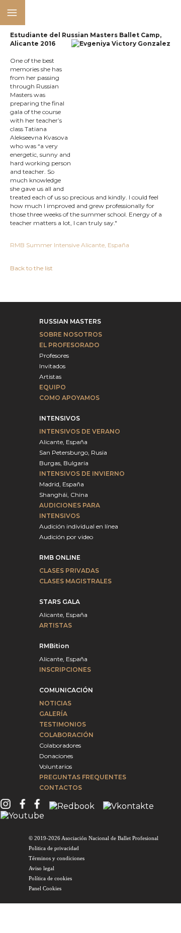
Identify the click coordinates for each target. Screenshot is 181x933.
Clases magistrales (75, 581)
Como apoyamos (69, 397)
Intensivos (59, 418)
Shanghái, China (63, 494)
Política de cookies (50, 878)
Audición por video (66, 537)
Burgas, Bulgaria (63, 463)
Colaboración (66, 735)
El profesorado (69, 345)
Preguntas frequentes (82, 777)
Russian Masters (70, 321)
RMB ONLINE (59, 557)
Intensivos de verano (79, 431)
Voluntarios (55, 766)
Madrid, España (61, 484)
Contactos (60, 787)
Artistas (50, 376)
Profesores (54, 355)
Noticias (55, 703)
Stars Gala (59, 601)
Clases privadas (69, 570)
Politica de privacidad (54, 848)
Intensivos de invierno (82, 473)
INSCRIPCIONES (65, 669)
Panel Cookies (45, 888)
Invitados (52, 366)
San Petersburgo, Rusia (73, 452)
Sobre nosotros (70, 334)
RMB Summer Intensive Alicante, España (70, 245)
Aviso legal (41, 868)
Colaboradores (60, 745)
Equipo (52, 387)
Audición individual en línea (78, 526)
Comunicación (66, 690)
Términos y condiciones (56, 858)
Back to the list (31, 268)
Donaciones (56, 756)
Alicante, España (63, 442)
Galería (53, 713)
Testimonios (62, 724)
